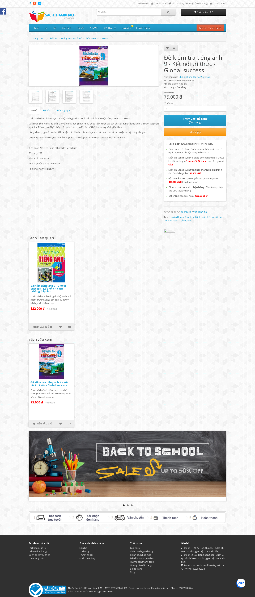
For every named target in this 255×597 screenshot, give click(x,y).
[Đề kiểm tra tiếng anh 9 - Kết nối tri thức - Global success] (94, 65)
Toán (36, 28)
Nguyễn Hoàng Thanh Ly (181, 217)
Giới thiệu (135, 547)
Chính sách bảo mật (140, 554)
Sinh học (66, 28)
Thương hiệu (86, 554)
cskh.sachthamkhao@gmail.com (208, 565)
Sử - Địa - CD (110, 28)
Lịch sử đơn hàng (37, 551)
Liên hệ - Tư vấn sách (210, 28)
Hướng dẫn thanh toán (142, 561)
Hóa (54, 28)
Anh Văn (94, 28)
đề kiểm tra (186, 220)
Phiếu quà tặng (87, 558)
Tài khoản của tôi (37, 547)
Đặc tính (47, 110)
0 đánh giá (185, 211)
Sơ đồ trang (136, 568)
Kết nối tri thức (214, 217)
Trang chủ (37, 38)
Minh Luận (200, 217)
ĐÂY (170, 164)
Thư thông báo (36, 558)
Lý (46, 28)
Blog (132, 572)
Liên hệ (83, 547)
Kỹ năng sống (143, 28)
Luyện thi (126, 28)
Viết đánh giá (200, 211)
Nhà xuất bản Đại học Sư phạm (195, 76)
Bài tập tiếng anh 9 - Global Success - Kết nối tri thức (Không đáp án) (48, 288)
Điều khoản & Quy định (142, 558)
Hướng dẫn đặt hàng (196, 3)
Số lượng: (168, 103)
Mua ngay (195, 132)
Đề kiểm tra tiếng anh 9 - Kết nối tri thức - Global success (79, 38)
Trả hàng (84, 551)
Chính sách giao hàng (141, 551)
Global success (172, 220)
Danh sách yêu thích (39, 554)
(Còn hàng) (195, 120)
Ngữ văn (80, 28)
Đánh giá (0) (63, 110)
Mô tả (34, 110)
